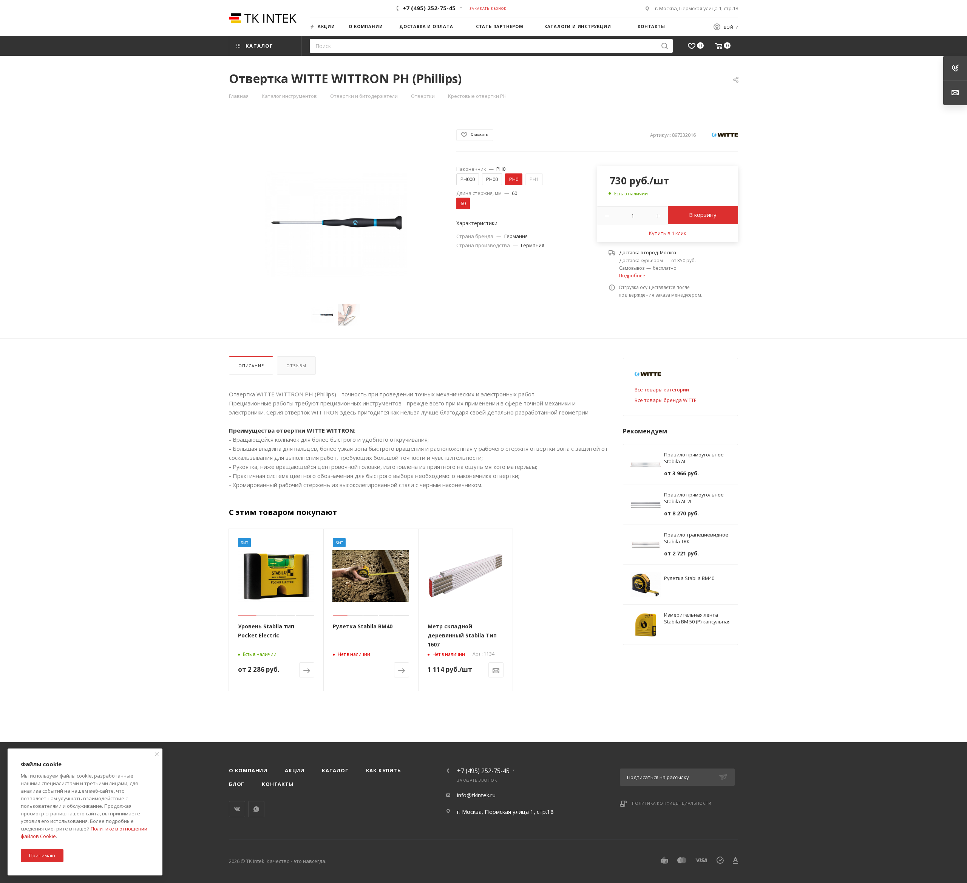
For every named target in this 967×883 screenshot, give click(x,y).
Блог (236, 784)
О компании (248, 770)
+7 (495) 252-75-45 (429, 8)
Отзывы (296, 365)
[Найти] (665, 46)
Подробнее (632, 275)
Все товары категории (662, 389)
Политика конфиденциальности (672, 803)
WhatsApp (256, 809)
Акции (294, 770)
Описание (251, 365)
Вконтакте (237, 809)
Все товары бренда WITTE (666, 400)
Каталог (335, 770)
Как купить (383, 770)
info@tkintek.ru (476, 795)
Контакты (277, 784)
